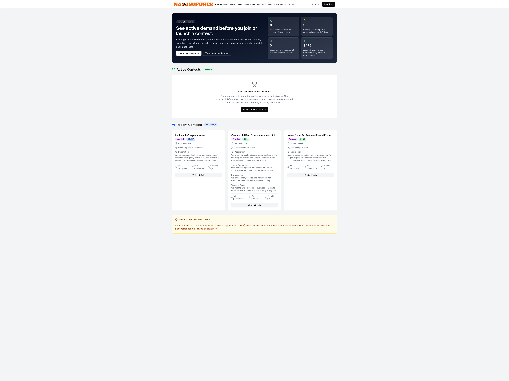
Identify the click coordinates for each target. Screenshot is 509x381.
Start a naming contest (188, 53)
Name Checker (236, 4)
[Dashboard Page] (201, 4)
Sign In (315, 4)
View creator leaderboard (217, 53)
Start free (328, 4)
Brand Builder (221, 4)
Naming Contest (264, 4)
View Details (200, 175)
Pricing (291, 4)
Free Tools (250, 4)
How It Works (280, 4)
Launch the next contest (254, 109)
